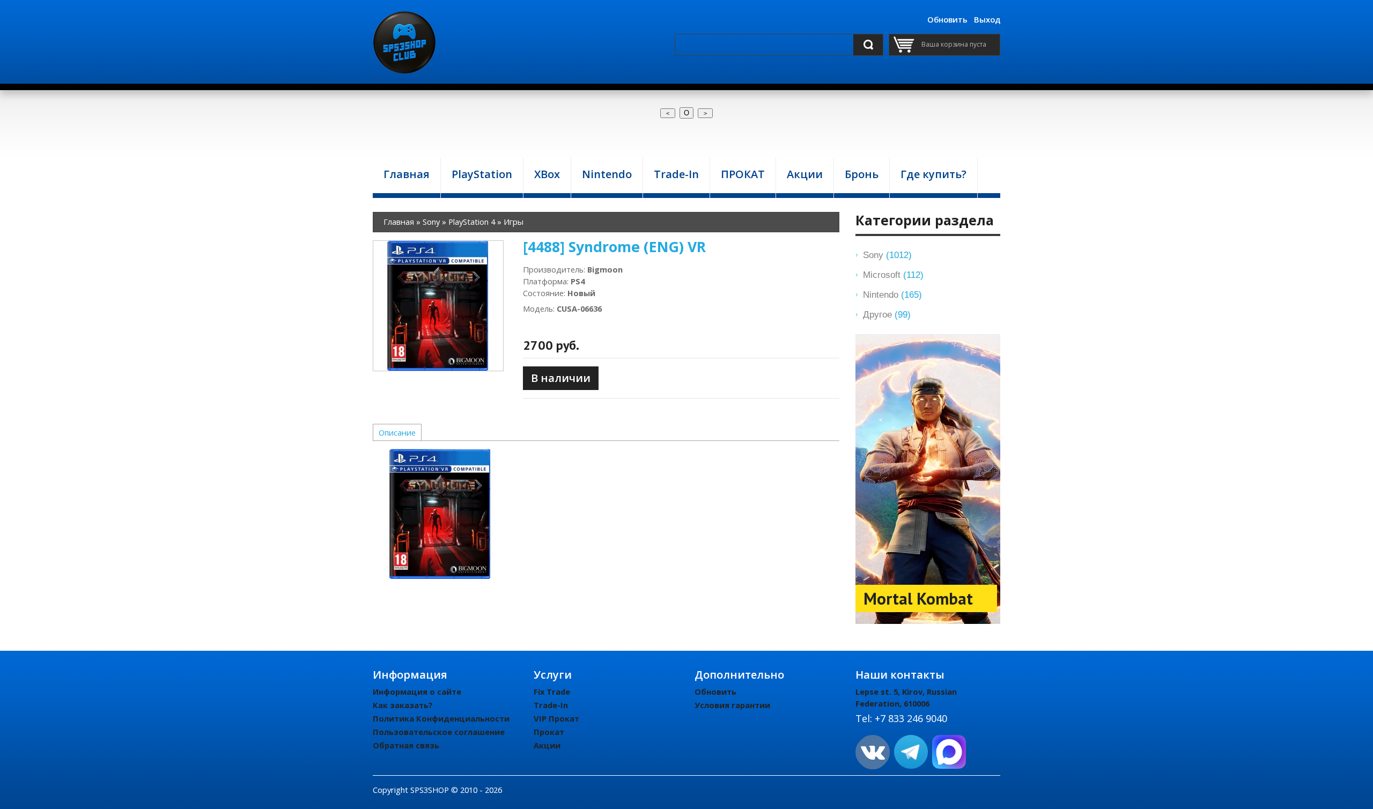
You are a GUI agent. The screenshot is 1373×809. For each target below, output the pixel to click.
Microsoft (893, 274)
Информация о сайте (417, 691)
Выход (987, 19)
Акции (547, 745)
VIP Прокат (556, 718)
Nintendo (892, 294)
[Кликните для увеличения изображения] (438, 306)
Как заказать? (403, 705)
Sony (887, 254)
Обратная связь (406, 745)
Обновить (947, 19)
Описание (397, 432)
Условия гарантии (732, 705)
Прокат (549, 731)
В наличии (560, 378)
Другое (887, 314)
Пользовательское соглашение (439, 731)
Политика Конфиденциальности (441, 718)
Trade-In (551, 705)
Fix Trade (552, 691)
